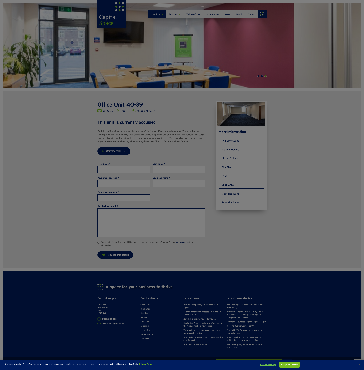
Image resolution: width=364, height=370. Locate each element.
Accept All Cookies (289, 365)
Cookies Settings (268, 365)
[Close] (359, 365)
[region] (182, 365)
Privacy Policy (145, 364)
